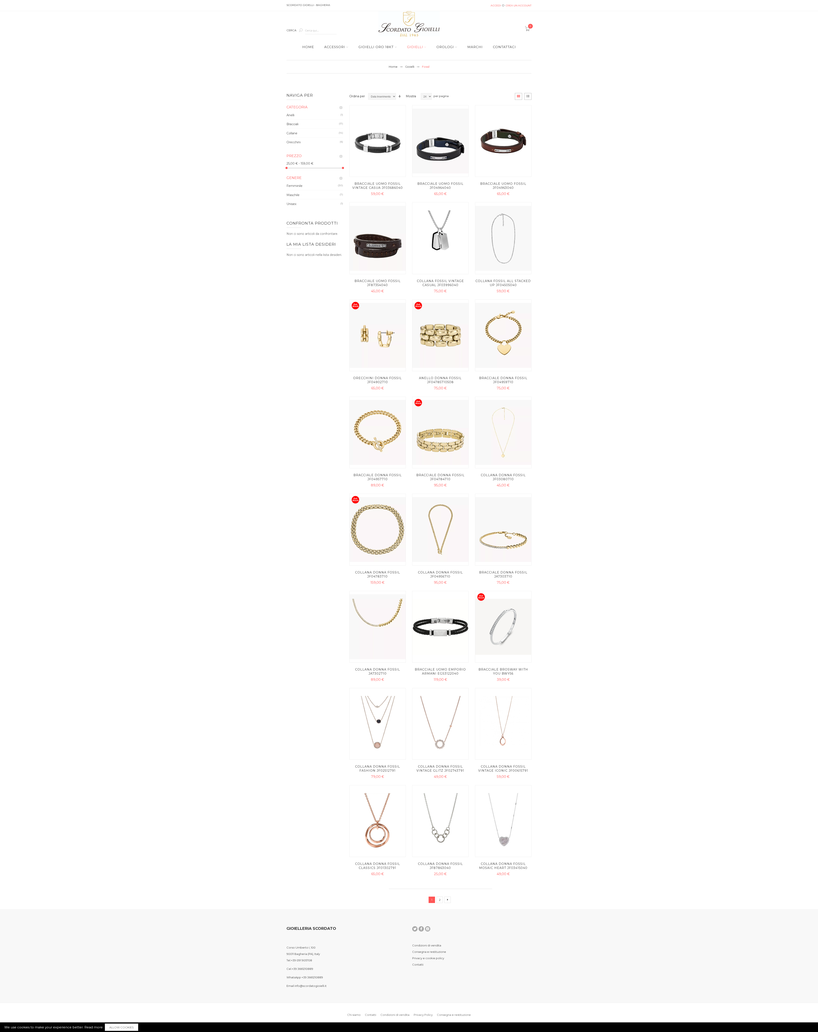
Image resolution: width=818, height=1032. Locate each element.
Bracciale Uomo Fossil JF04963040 (503, 186)
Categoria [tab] (297, 107)
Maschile (293, 195)
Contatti (417, 964)
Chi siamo (354, 1014)
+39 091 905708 (301, 960)
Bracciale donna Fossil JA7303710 (503, 574)
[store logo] (409, 23)
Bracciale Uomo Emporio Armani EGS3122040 (440, 671)
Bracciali (292, 124)
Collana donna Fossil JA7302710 (377, 671)
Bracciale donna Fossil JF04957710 (377, 477)
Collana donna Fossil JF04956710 (440, 574)
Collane (292, 133)
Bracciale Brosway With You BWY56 (503, 671)
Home (393, 66)
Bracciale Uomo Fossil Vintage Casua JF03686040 (377, 186)
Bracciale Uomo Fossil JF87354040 (377, 283)
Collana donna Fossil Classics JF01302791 (377, 866)
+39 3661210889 (302, 968)
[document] (409, 1027)
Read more (93, 1027)
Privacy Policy (423, 1014)
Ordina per (357, 96)
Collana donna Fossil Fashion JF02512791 (377, 769)
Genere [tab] (294, 178)
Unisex (291, 204)
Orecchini (294, 142)
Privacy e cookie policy (428, 958)
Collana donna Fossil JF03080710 (503, 477)
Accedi (496, 5)
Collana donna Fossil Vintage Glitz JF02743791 (440, 769)
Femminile (294, 186)
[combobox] (321, 30)
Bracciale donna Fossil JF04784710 (440, 477)
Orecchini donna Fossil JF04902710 (377, 380)
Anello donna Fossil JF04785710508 (440, 380)
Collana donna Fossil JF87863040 (440, 866)
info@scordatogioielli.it (311, 986)
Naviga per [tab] (300, 95)
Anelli (290, 115)
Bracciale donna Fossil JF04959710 (503, 380)
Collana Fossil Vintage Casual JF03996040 (440, 283)
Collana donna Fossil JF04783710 (377, 574)
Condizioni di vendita (426, 945)
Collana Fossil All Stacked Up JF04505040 (503, 283)
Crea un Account (518, 5)
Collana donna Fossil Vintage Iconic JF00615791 (503, 769)
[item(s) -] (528, 30)
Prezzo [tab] (294, 156)
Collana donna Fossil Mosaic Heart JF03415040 (503, 866)
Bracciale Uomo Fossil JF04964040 (440, 186)
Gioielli (409, 66)
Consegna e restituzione (429, 951)
